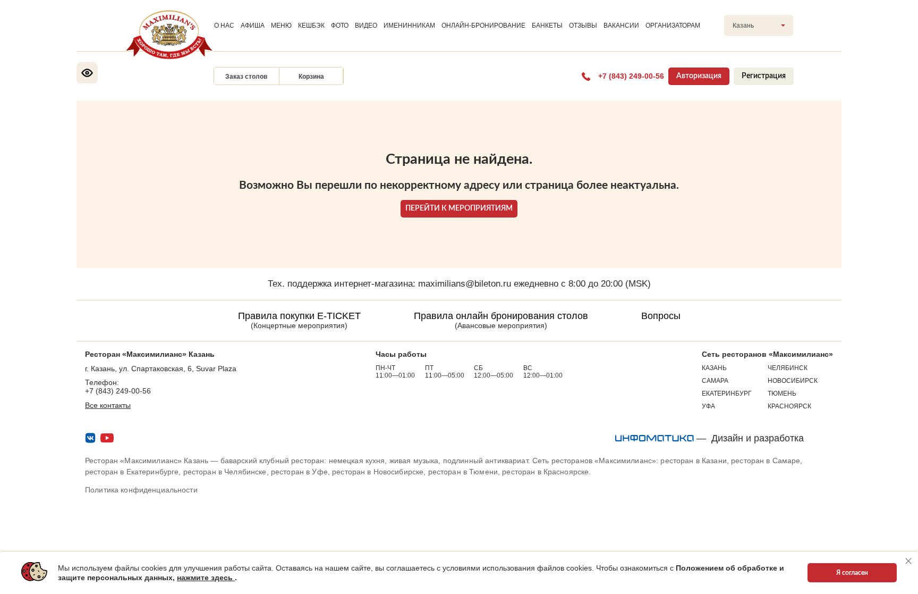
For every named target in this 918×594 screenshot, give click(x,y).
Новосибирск (793, 380)
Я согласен (852, 573)
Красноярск (789, 406)
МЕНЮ (281, 25)
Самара (715, 380)
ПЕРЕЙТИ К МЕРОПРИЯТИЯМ (459, 208)
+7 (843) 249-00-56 (118, 391)
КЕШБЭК (311, 25)
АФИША (253, 25)
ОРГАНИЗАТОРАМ (672, 25)
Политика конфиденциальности (141, 490)
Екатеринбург (727, 393)
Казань (714, 368)
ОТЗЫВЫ (583, 25)
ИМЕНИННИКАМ (409, 25)
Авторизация (698, 76)
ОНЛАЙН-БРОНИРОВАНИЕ (483, 25)
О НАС (224, 25)
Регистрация (764, 76)
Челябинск (788, 368)
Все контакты (108, 405)
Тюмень (782, 393)
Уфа (708, 406)
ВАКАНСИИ (621, 25)
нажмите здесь (206, 577)
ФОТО (339, 25)
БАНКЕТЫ (547, 25)
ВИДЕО (366, 25)
